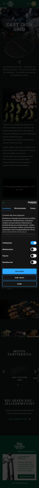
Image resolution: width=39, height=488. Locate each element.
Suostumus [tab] (6, 208)
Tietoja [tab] (32, 208)
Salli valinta (19, 277)
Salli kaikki (19, 271)
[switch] (33, 249)
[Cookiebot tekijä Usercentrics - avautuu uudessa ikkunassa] (28, 202)
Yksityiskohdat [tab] (20, 208)
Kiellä (19, 284)
